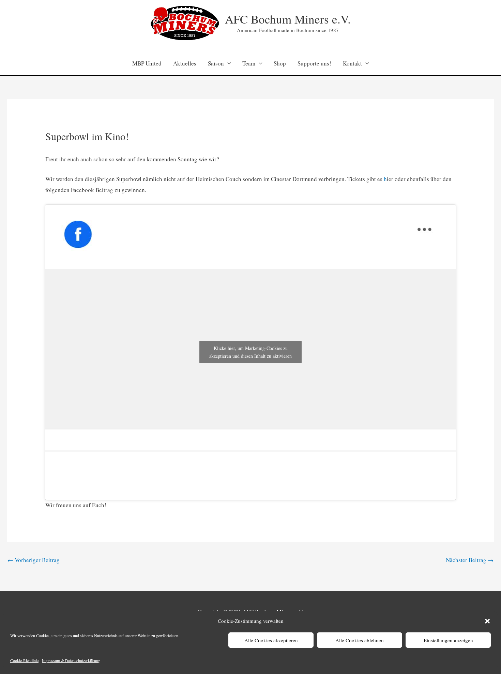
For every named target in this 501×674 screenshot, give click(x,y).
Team (248, 63)
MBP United (147, 63)
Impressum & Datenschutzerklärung (71, 660)
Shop (280, 63)
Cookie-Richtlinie (24, 660)
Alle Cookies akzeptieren (271, 640)
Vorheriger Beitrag (33, 560)
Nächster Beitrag (470, 560)
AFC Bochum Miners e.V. (288, 19)
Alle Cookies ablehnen (359, 640)
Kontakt (352, 63)
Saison (216, 63)
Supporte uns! (314, 63)
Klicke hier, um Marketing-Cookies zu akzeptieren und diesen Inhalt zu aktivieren (250, 352)
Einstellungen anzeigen (448, 640)
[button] (487, 621)
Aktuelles (184, 63)
